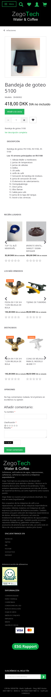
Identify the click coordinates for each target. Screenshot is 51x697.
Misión (7, 622)
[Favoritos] (29, 4)
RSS (6, 545)
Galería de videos (11, 625)
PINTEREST (8, 555)
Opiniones (9, 389)
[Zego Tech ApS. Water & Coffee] (25, 15)
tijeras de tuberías (36, 302)
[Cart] (45, 4)
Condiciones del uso (13, 606)
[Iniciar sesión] (37, 4)
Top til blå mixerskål (10, 247)
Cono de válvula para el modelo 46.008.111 (35, 361)
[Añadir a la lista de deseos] (33, 120)
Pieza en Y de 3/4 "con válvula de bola (13, 305)
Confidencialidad (11, 596)
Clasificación (9, 422)
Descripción (13, 141)
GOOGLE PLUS (10, 552)
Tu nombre (9, 412)
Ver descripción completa (16, 132)
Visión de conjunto (12, 615)
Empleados (9, 619)
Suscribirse (43, 676)
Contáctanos (10, 602)
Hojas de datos (10, 612)
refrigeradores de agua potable (34, 518)
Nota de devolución (13, 609)
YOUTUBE (8, 549)
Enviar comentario (15, 450)
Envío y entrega (11, 599)
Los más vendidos (13, 271)
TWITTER (7, 542)
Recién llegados (12, 214)
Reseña (7, 427)
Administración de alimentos (15, 564)
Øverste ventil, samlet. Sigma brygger (34, 248)
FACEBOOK (8, 539)
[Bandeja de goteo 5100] (25, 57)
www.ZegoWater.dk (16, 499)
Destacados (10, 327)
